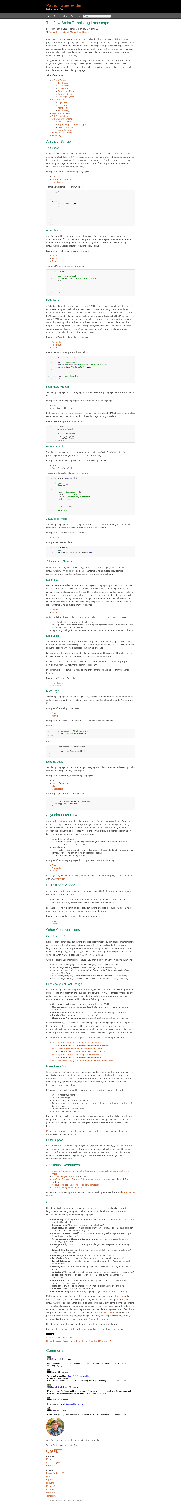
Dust (79, 32)
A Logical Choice (59, 99)
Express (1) (51, 1479)
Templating (54, 32)
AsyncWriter (59, 878)
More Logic (63, 107)
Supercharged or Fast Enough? (72, 124)
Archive (57, 16)
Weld (54, 347)
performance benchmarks (106, 1312)
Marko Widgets (53, 1462)
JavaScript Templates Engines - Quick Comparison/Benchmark (80, 1179)
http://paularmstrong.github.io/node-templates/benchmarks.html (82, 1060)
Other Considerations (62, 118)
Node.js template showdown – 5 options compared (75, 1184)
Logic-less (62, 102)
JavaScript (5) (52, 1482)
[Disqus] (90, 1386)
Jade (54, 408)
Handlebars (57, 182)
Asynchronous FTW (61, 113)
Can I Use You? (65, 121)
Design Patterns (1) (55, 1473)
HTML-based (64, 85)
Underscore (57, 788)
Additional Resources (62, 132)
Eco (53, 783)
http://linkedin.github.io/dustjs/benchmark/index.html (77, 1048)
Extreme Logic (64, 110)
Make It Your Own (66, 127)
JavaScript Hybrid (66, 96)
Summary (56, 135)
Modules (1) (51, 1489)
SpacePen (56, 468)
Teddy (55, 261)
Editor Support (65, 130)
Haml (54, 405)
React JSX (56, 537)
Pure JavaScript (65, 94)
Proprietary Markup (67, 91)
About (66, 16)
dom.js (55, 465)
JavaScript (64, 32)
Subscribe (75, 16)
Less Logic (62, 105)
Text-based (63, 83)
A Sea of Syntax (59, 80)
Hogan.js (67, 179)
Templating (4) (52, 1495)
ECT (103, 1057)
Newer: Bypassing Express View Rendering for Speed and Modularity (78, 1341)
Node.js (85, 32)
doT (54, 780)
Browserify (88, 1309)
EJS (53, 786)
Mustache (56, 179)
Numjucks (56, 868)
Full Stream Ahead (60, 116)
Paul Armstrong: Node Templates (67, 1187)
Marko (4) (50, 1486)
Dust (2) (49, 1476)
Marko (73, 32)
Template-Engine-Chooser (64, 1176)
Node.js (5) (51, 1492)
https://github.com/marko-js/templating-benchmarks (76, 1042)
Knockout (56, 344)
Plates (55, 258)
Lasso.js (49, 1465)
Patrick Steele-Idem (65, 5)
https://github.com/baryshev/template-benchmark (75, 1054)
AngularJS (56, 342)
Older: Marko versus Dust (60, 1337)
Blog (49, 16)
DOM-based (63, 88)
